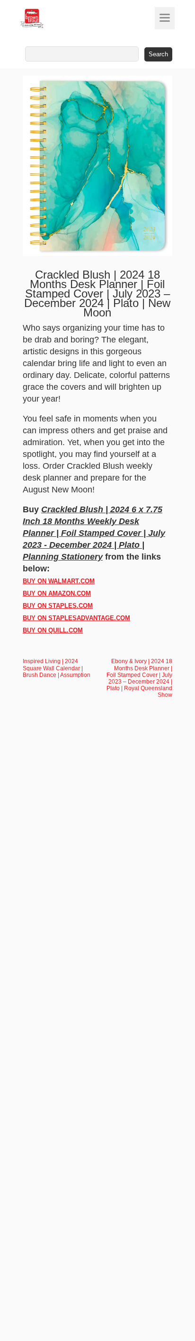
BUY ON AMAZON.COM (57, 593)
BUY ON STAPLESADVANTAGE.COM (76, 618)
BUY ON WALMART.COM (59, 581)
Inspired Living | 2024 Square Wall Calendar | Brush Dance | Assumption (56, 668)
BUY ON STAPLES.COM (58, 605)
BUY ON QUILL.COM (53, 630)
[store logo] (49, 18)
